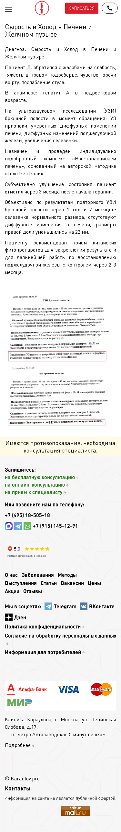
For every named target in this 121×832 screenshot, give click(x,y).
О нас (11, 574)
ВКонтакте (102, 606)
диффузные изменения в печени (47, 224)
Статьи (49, 582)
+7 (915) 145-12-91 (55, 525)
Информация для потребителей (43, 652)
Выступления (21, 582)
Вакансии (72, 582)
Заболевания (38, 574)
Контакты (18, 788)
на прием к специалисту (33, 492)
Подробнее (18, 744)
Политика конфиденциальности (43, 626)
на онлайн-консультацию (35, 484)
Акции (12, 591)
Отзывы (32, 591)
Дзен (20, 617)
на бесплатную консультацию (40, 477)
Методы (67, 574)
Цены (94, 582)
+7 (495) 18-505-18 (27, 515)
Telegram (65, 606)
